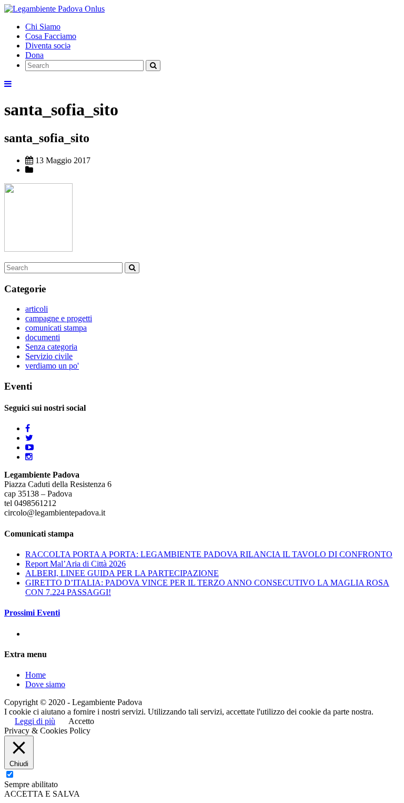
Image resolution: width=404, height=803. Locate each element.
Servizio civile (49, 356)
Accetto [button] (81, 721)
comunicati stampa (56, 327)
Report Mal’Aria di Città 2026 (75, 563)
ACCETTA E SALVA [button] (42, 793)
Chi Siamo (42, 26)
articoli (36, 308)
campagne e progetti (58, 318)
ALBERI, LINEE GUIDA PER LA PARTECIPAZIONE (122, 573)
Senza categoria (51, 346)
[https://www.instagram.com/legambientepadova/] (29, 456)
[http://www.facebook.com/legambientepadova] (27, 428)
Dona (34, 55)
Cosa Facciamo (50, 36)
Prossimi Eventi (32, 612)
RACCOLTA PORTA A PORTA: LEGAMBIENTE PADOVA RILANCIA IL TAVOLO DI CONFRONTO (208, 554)
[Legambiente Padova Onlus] (54, 8)
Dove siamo (45, 684)
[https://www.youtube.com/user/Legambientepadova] (29, 447)
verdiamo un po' (52, 365)
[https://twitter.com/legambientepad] (29, 437)
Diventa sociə (47, 45)
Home (35, 674)
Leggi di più (35, 721)
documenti (42, 337)
